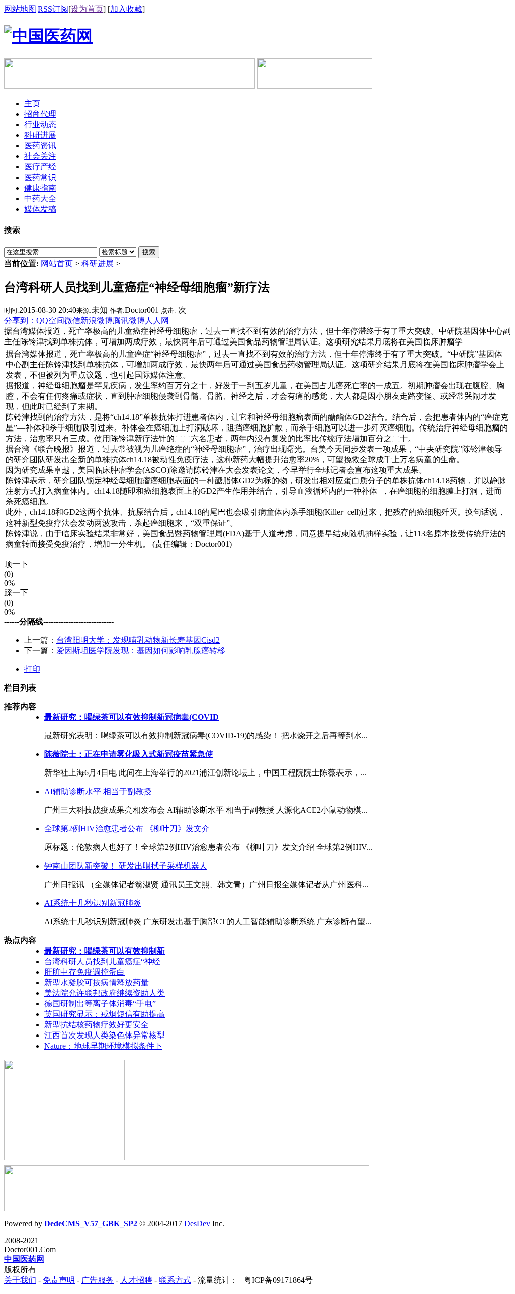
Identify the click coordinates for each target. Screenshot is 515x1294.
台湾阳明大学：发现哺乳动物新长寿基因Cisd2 (138, 640)
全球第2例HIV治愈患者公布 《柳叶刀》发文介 (127, 828)
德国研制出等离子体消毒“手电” (100, 1003)
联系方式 (175, 1280)
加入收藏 (126, 9)
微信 (72, 320)
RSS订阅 (53, 9)
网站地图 (20, 9)
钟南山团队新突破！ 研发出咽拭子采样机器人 (125, 865)
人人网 (157, 320)
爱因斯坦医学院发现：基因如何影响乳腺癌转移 (140, 650)
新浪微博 (96, 320)
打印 (32, 669)
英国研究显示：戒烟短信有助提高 (104, 1014)
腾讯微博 (129, 320)
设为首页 (87, 9)
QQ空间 (50, 320)
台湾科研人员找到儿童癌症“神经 (102, 961)
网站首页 (57, 263)
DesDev (197, 1223)
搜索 (148, 252)
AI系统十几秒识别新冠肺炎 (92, 903)
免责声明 (59, 1280)
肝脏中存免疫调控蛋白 (84, 972)
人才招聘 (136, 1280)
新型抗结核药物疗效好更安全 (96, 1024)
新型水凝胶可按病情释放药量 (96, 982)
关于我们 (20, 1280)
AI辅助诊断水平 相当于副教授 (97, 791)
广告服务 (97, 1280)
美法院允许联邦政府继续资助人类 (104, 993)
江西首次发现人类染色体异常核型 (104, 1035)
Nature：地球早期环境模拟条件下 (103, 1046)
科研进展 (97, 263)
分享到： (20, 320)
